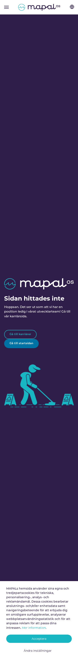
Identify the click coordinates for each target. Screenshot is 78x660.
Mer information (34, 628)
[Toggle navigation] (6, 7)
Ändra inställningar (38, 651)
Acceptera (39, 639)
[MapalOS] (39, 7)
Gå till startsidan (21, 343)
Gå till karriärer (20, 334)
